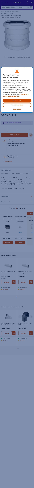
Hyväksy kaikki (17, 100)
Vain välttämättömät (17, 105)
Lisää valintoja (17, 109)
